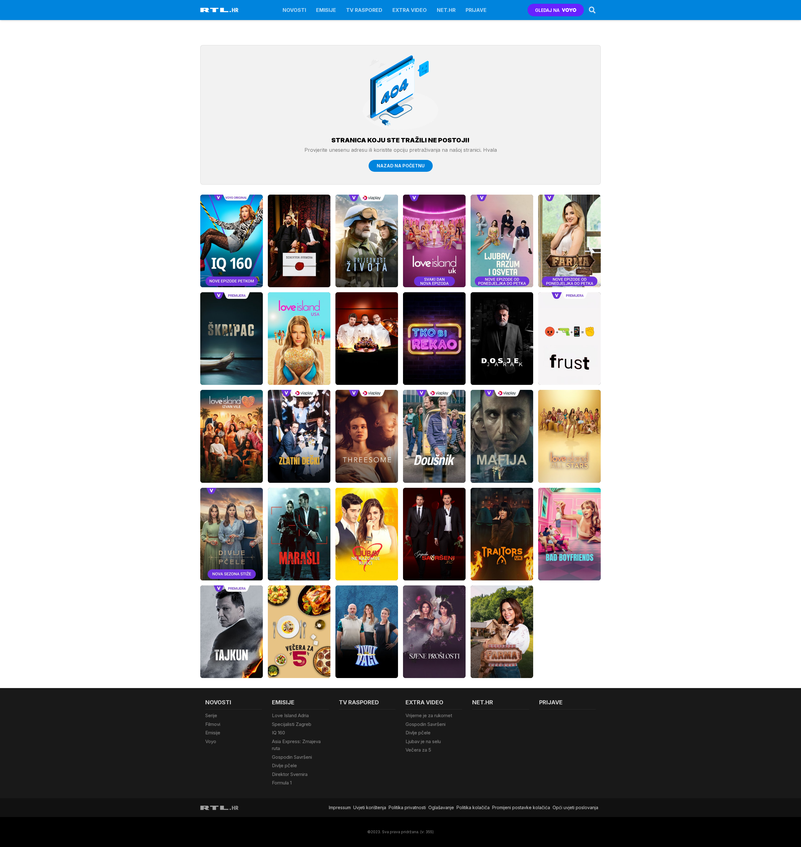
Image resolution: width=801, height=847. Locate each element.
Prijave (476, 10)
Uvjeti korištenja (369, 807)
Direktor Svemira (290, 774)
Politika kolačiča (473, 807)
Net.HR (446, 10)
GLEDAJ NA (547, 10)
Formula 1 (282, 783)
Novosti (294, 10)
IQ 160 (278, 733)
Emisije (326, 10)
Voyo (210, 741)
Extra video (409, 10)
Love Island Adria (290, 715)
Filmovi (212, 724)
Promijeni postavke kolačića (521, 807)
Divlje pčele (284, 765)
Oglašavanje (441, 807)
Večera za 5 (418, 750)
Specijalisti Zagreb (291, 724)
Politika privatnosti (407, 807)
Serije (211, 715)
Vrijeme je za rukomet (429, 715)
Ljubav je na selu (423, 741)
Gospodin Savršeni (292, 757)
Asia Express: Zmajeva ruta (296, 745)
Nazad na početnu (401, 165)
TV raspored (364, 10)
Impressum (340, 807)
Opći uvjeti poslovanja (575, 807)
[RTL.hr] (219, 10)
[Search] (592, 10)
